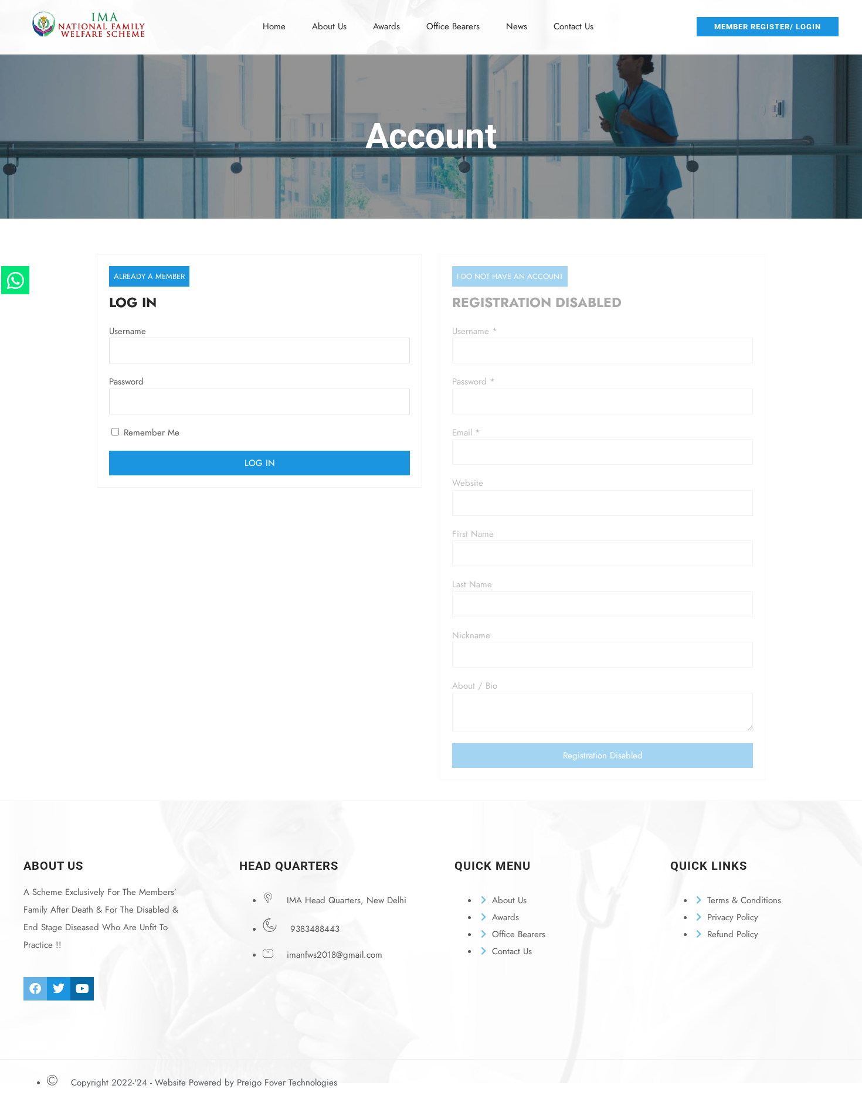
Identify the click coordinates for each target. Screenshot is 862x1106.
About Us (329, 26)
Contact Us (573, 26)
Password (126, 381)
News (516, 26)
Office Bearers (453, 26)
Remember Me (150, 432)
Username (127, 331)
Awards (386, 26)
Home (274, 26)
